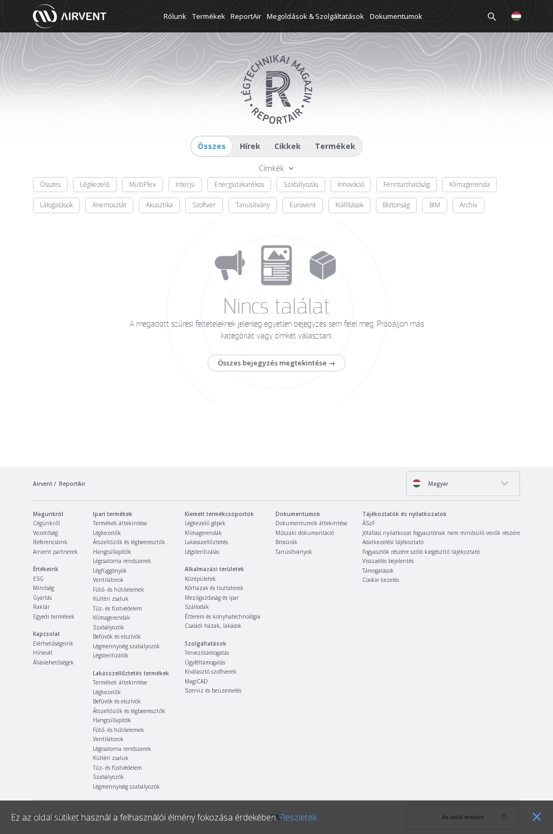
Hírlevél (42, 652)
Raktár (41, 607)
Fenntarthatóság (406, 184)
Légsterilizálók (111, 655)
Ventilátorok (108, 580)
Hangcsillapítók (112, 551)
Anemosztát (109, 204)
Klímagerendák (111, 617)
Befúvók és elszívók (117, 636)
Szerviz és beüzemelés (213, 690)
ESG (38, 578)
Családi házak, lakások (213, 625)
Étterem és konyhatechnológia (222, 616)
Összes (212, 146)
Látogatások (56, 204)
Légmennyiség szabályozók (126, 646)
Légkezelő (95, 184)
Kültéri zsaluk (111, 598)
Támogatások (378, 570)
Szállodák (197, 607)
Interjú (185, 184)
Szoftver (204, 204)
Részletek (298, 817)
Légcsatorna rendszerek (122, 561)
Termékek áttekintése (120, 523)
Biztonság (396, 204)
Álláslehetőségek (53, 662)
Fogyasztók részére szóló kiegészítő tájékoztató (421, 551)
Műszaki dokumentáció (304, 533)
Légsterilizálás (202, 551)
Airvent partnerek (55, 551)
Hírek (250, 146)
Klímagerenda (469, 184)
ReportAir (246, 16)
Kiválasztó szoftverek (211, 671)
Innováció (351, 184)
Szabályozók (108, 627)
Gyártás (42, 597)
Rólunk (175, 16)
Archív (468, 204)
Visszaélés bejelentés (388, 561)
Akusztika (159, 204)
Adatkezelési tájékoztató (392, 542)
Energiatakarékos (239, 184)
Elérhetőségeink (53, 643)
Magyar (437, 483)
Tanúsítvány (252, 204)
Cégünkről (46, 523)
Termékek (208, 16)
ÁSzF (368, 523)
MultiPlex (142, 184)
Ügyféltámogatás (205, 662)
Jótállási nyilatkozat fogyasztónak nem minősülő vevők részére (441, 533)
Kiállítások (349, 204)
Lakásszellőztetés (206, 542)
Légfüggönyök (110, 570)
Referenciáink (50, 542)
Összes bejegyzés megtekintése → (276, 363)
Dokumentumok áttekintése (311, 523)
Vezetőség (45, 533)
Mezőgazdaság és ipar (212, 597)
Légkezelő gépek (205, 523)
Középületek (200, 578)
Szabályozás (301, 184)
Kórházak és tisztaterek (214, 588)
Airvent (42, 483)
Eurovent (302, 204)
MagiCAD (196, 681)
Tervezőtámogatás (207, 652)
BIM (434, 204)
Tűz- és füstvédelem (117, 608)
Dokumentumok (396, 16)
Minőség (43, 588)
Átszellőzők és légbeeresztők (129, 542)
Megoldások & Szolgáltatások (315, 16)
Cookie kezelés (380, 580)
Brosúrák (286, 542)
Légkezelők (107, 533)
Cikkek (287, 146)
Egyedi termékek (54, 616)
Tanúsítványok (293, 551)
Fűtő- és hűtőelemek (118, 589)
